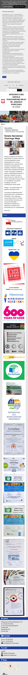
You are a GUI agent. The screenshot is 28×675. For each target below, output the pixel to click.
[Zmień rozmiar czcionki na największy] (17, 85)
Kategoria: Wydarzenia (11, 130)
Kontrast (21, 85)
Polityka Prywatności (9, 653)
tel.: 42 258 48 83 (8, 639)
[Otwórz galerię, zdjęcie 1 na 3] (9, 144)
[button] (2, 116)
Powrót (5, 215)
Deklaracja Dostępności (9, 655)
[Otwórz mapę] (10, 666)
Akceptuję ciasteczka (19, 6)
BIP (4, 651)
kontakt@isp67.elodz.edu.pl (11, 643)
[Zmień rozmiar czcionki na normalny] (10, 85)
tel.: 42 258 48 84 (8, 641)
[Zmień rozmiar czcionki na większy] (13, 85)
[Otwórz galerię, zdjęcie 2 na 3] (19, 144)
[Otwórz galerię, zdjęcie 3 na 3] (14, 151)
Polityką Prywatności (12, 2)
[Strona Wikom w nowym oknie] (4, 674)
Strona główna (8, 128)
